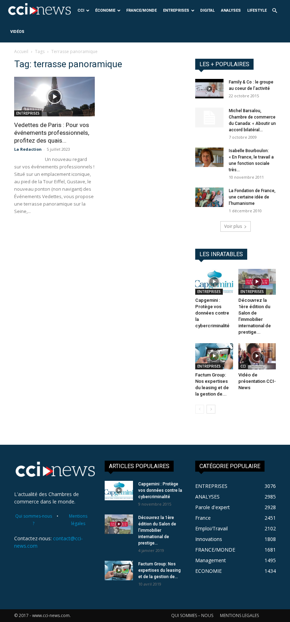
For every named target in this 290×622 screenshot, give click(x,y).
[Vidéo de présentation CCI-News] (257, 356)
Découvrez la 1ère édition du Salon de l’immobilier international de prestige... (157, 530)
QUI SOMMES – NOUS (192, 615)
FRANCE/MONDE (141, 10)
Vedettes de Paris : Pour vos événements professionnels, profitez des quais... (51, 132)
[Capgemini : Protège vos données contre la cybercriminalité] (214, 282)
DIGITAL (207, 10)
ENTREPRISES (176, 10)
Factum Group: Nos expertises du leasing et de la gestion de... (159, 570)
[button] (274, 10)
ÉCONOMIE (105, 10)
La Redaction (28, 149)
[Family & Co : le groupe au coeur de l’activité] (209, 88)
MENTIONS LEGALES (239, 615)
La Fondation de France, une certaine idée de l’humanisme (252, 197)
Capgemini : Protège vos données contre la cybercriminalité (212, 313)
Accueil (21, 51)
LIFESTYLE (257, 10)
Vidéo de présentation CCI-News (257, 381)
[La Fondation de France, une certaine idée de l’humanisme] (209, 197)
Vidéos (17, 31)
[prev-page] (199, 409)
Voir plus (233, 226)
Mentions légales (78, 519)
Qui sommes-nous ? (33, 519)
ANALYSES (231, 10)
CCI (80, 10)
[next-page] (211, 409)
